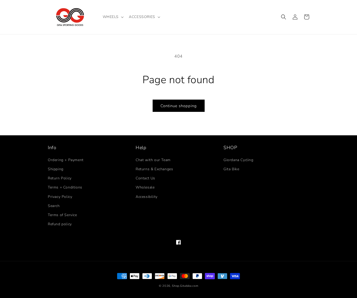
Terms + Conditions (65, 187)
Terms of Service (62, 214)
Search (54, 205)
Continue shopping (178, 105)
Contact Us (145, 178)
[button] (113, 16)
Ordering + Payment (66, 159)
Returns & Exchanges (154, 169)
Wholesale (145, 187)
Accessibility (147, 196)
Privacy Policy (60, 196)
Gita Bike (231, 169)
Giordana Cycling (238, 159)
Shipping (56, 169)
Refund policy (60, 224)
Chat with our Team (153, 159)
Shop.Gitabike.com (185, 286)
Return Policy (60, 178)
